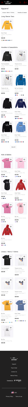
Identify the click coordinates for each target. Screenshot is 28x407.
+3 (11, 71)
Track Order (14, 368)
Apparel (4, 8)
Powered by (10, 380)
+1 (11, 40)
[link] (7, 25)
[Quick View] (10, 21)
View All (13, 147)
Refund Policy (14, 375)
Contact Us (14, 371)
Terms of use (19, 396)
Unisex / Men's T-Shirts (8, 12)
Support (14, 364)
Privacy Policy (9, 396)
